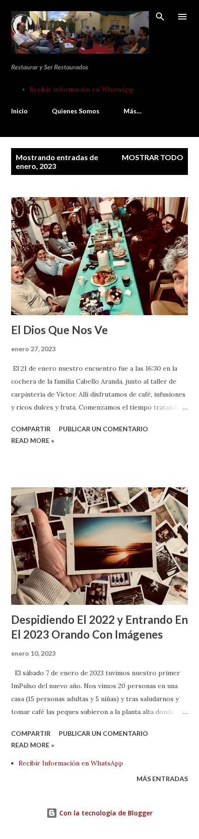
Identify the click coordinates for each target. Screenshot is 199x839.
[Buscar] (160, 16)
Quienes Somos (76, 111)
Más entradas (162, 779)
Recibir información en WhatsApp (82, 89)
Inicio (19, 111)
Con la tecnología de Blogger (105, 812)
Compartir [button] (30, 429)
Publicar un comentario (103, 429)
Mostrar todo (152, 157)
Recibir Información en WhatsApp (71, 763)
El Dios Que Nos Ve (59, 329)
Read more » (32, 440)
